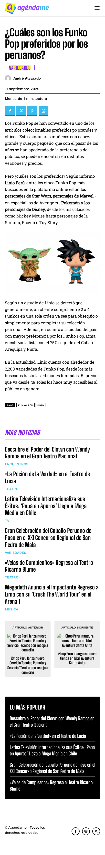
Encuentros (16, 464)
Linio (40, 405)
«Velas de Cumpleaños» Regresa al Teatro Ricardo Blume (49, 566)
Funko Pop (25, 405)
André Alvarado (27, 78)
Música (11, 609)
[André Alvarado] (9, 78)
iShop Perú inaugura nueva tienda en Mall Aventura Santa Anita (77, 658)
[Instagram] (86, 831)
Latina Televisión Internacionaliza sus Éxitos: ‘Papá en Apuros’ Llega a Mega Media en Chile (46, 505)
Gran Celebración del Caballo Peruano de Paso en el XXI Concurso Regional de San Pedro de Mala (48, 537)
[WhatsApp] (43, 111)
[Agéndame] (27, 8)
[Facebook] (10, 111)
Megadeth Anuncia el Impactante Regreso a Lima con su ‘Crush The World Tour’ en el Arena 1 (52, 594)
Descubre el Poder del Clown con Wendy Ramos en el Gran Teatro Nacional (47, 453)
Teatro (11, 489)
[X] (21, 111)
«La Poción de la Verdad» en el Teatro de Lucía (48, 736)
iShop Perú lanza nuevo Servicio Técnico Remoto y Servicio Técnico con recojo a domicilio (27, 665)
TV (7, 520)
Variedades (15, 552)
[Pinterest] (32, 111)
